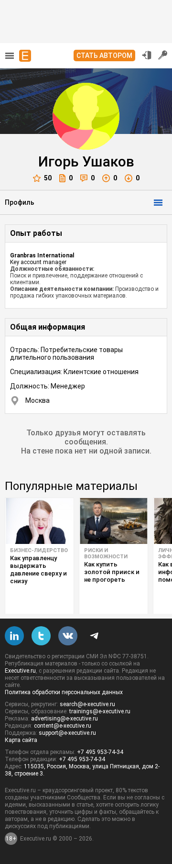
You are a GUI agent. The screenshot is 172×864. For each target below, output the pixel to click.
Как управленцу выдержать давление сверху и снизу (38, 569)
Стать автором (104, 55)
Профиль (19, 202)
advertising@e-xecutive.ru (64, 718)
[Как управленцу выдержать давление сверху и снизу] (39, 521)
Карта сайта (21, 740)
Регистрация (163, 55)
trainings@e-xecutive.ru (99, 711)
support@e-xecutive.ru (67, 733)
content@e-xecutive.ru (62, 725)
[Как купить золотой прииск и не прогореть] (113, 521)
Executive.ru (20, 670)
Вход (146, 55)
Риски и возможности (106, 553)
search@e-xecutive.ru (87, 704)
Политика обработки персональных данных (64, 692)
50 (48, 178)
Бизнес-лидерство (39, 550)
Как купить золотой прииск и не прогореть (112, 572)
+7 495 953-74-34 (100, 752)
